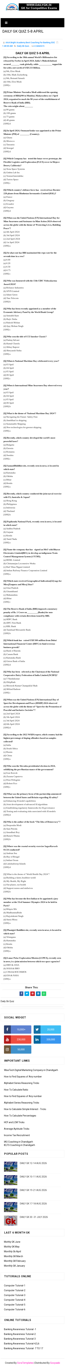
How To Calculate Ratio (16, 1089)
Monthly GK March (13, 1256)
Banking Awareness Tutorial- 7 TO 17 (23, 1348)
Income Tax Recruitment (17, 1135)
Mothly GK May (12, 1246)
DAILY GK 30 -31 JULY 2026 (34, 1217)
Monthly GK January (14, 1265)
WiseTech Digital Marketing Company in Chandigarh (31, 1070)
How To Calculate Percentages (20, 1115)
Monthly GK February (15, 1261)
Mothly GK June (12, 1241)
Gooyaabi (55, 1363)
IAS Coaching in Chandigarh (18, 1141)
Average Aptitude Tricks (16, 1128)
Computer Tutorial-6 (14, 1309)
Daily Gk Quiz (23, 46)
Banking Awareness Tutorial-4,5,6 (21, 1343)
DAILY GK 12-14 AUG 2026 (33, 1163)
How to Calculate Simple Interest (21, 1109)
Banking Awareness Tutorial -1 (20, 1329)
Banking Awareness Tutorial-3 (20, 1338)
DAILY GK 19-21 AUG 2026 (33, 1190)
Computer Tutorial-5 (14, 1304)
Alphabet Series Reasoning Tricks (21, 1083)
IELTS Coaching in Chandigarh (19, 1145)
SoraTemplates (25, 1363)
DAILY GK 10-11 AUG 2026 (33, 1176)
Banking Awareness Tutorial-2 (20, 1334)
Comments (39, 46)
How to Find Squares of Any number (23, 1076)
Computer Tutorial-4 (14, 1300)
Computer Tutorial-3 (14, 1295)
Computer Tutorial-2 (14, 1290)
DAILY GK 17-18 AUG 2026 (33, 1203)
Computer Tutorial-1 (14, 1285)
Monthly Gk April (12, 1251)
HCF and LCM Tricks (14, 1122)
